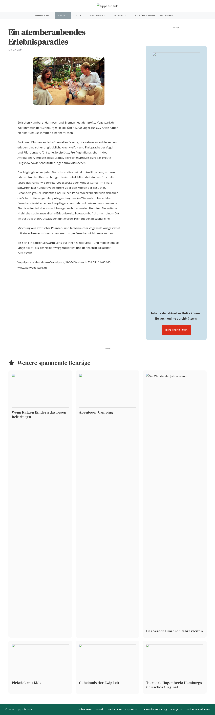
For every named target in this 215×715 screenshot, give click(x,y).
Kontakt (99, 709)
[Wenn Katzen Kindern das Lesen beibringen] (40, 503)
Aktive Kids (120, 15)
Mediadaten (115, 709)
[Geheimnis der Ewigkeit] (107, 667)
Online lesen (85, 709)
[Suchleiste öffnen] (180, 15)
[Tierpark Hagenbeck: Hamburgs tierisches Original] (175, 667)
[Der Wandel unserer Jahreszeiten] (175, 503)
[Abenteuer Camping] (107, 503)
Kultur (77, 15)
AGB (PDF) (176, 709)
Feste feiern (166, 15)
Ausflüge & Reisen (145, 15)
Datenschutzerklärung (154, 709)
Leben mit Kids (41, 15)
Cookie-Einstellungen (198, 709)
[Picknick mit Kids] (40, 667)
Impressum (131, 709)
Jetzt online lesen (176, 330)
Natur (61, 15)
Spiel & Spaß (97, 15)
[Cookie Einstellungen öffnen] (7, 710)
